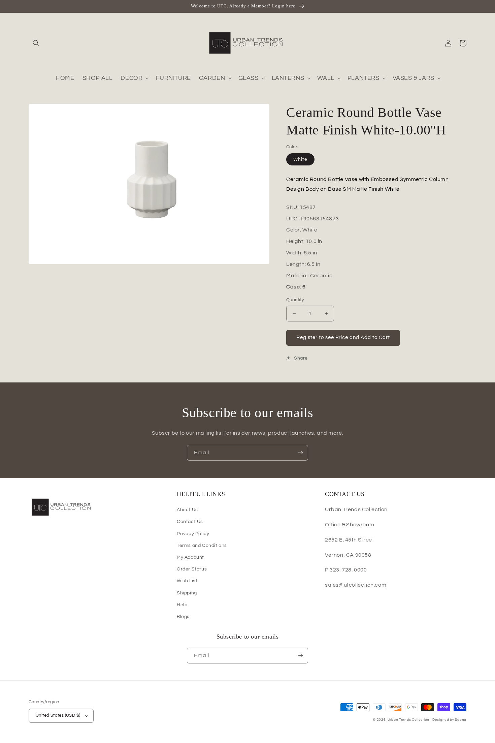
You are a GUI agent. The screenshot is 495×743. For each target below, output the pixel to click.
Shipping (187, 593)
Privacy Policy (193, 533)
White (300, 159)
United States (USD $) (58, 715)
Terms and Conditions (202, 545)
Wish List (187, 581)
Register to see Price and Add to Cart (343, 337)
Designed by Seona (449, 719)
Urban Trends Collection (408, 719)
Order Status (192, 569)
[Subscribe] (300, 453)
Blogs (183, 616)
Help (182, 604)
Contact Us (190, 521)
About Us (187, 509)
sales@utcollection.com (355, 585)
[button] (36, 43)
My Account (190, 557)
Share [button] (301, 358)
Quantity (295, 300)
